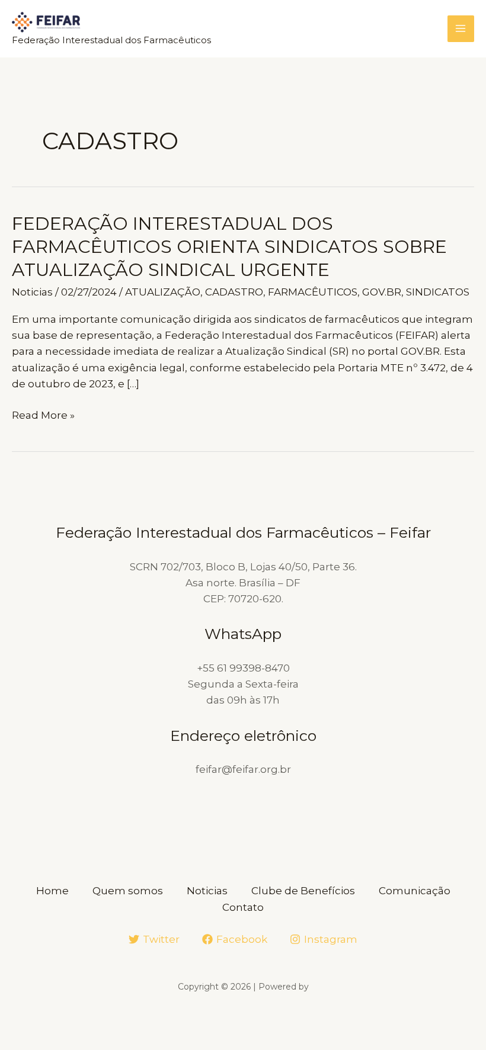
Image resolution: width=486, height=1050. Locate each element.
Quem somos (127, 891)
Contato (243, 907)
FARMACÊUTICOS (312, 292)
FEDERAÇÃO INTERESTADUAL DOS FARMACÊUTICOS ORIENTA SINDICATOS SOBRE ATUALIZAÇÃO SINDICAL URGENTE (229, 247)
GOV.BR (381, 292)
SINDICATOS (437, 292)
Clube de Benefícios (303, 891)
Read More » (43, 416)
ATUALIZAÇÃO (162, 292)
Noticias (32, 292)
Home (52, 891)
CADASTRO (234, 292)
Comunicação (414, 891)
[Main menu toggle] (461, 29)
